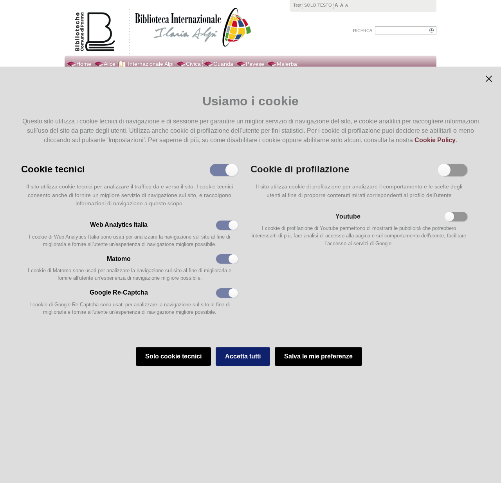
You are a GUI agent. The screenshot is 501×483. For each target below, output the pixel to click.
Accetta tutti (243, 356)
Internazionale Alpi (150, 64)
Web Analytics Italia (119, 224)
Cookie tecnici (53, 168)
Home (83, 64)
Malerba (287, 64)
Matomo (119, 258)
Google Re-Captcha (119, 292)
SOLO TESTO (318, 5)
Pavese (255, 64)
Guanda (223, 64)
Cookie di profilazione (299, 168)
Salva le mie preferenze (318, 356)
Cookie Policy (435, 140)
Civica (193, 64)
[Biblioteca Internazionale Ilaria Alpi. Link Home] (191, 28)
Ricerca (362, 30)
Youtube (347, 216)
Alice (109, 64)
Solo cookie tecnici (173, 356)
